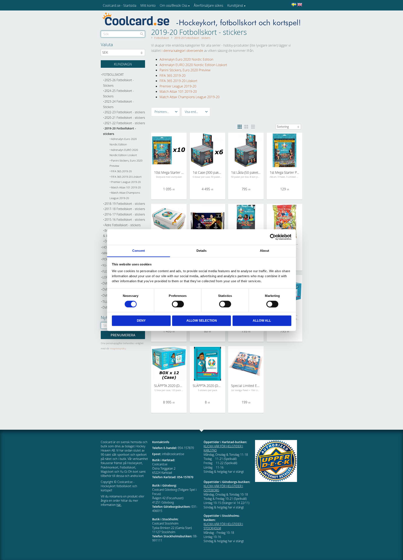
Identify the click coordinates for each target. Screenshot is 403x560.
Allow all (262, 320)
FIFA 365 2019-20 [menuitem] (121, 171)
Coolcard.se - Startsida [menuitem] (119, 5)
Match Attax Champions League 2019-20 (190, 97)
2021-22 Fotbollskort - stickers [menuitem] (125, 123)
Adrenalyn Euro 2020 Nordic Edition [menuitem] (123, 141)
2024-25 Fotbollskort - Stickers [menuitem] (118, 93)
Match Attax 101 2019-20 (178, 91)
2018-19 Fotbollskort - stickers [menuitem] (125, 204)
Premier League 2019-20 (178, 86)
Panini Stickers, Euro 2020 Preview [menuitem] (126, 163)
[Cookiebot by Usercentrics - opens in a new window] (273, 237)
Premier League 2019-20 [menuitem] (126, 182)
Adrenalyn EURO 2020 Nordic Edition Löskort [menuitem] (124, 152)
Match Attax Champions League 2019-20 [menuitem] (125, 195)
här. (118, 505)
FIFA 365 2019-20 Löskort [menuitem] (126, 177)
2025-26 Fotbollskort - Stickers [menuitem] (118, 82)
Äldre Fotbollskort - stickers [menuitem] (123, 225)
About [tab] (264, 250)
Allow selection (201, 320)
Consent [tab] (138, 250)
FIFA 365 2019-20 (173, 75)
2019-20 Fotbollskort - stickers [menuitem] (119, 131)
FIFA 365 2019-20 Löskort (178, 80)
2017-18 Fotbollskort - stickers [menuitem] (125, 209)
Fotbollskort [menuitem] (113, 75)
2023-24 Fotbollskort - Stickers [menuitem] (118, 104)
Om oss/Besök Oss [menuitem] (173, 5)
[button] (165, 111)
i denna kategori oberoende (182, 50)
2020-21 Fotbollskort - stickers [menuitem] (125, 118)
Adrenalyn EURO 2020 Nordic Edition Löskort (193, 65)
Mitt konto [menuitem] (148, 5)
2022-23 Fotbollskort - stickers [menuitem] (125, 112)
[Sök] (142, 34)
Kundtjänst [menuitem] (235, 5)
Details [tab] (201, 250)
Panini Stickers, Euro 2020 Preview (185, 70)
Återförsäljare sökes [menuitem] (208, 5)
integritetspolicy (118, 348)
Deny (141, 320)
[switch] (178, 304)
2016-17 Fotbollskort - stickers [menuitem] (125, 214)
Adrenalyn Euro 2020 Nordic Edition (186, 59)
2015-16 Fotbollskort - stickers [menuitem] (125, 220)
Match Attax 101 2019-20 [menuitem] (126, 187)
